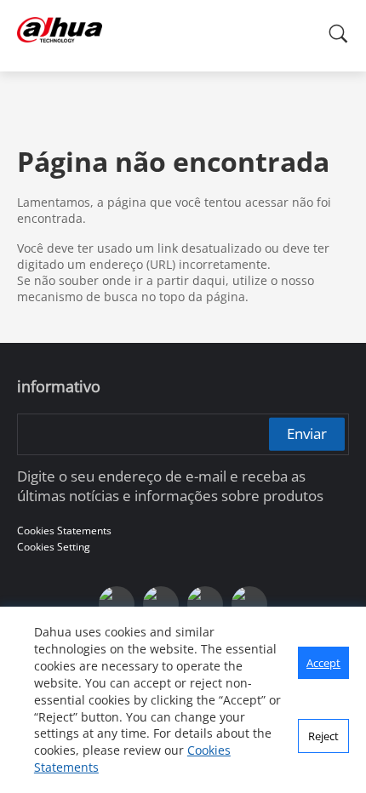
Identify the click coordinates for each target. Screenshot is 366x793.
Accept (323, 662)
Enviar (307, 433)
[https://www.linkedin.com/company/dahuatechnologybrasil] (205, 604)
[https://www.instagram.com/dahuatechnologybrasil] (249, 604)
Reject (323, 736)
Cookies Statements (64, 530)
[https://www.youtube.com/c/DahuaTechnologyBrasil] (161, 604)
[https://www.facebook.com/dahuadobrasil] (116, 604)
